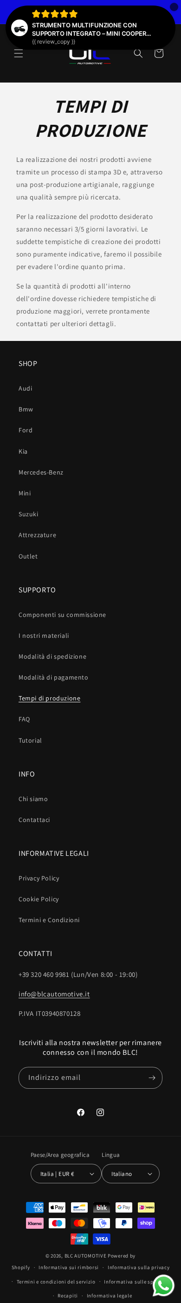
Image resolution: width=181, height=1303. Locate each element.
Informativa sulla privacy (139, 1267)
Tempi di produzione (49, 698)
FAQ (24, 719)
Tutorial (30, 740)
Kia (23, 451)
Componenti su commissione (62, 614)
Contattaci (34, 819)
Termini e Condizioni (49, 920)
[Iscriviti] (152, 1078)
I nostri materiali (44, 635)
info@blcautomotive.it (54, 993)
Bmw (26, 409)
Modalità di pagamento (54, 677)
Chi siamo (33, 799)
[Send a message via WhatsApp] (163, 1285)
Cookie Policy (39, 899)
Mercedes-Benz (41, 472)
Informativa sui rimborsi (69, 1267)
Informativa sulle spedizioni (138, 1281)
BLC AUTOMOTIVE (86, 1255)
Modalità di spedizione (52, 656)
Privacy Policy (39, 878)
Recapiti (68, 1295)
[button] (18, 53)
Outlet (28, 556)
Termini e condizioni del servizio (56, 1281)
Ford (25, 430)
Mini (25, 493)
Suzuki (29, 514)
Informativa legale (109, 1295)
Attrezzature (37, 535)
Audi (25, 388)
